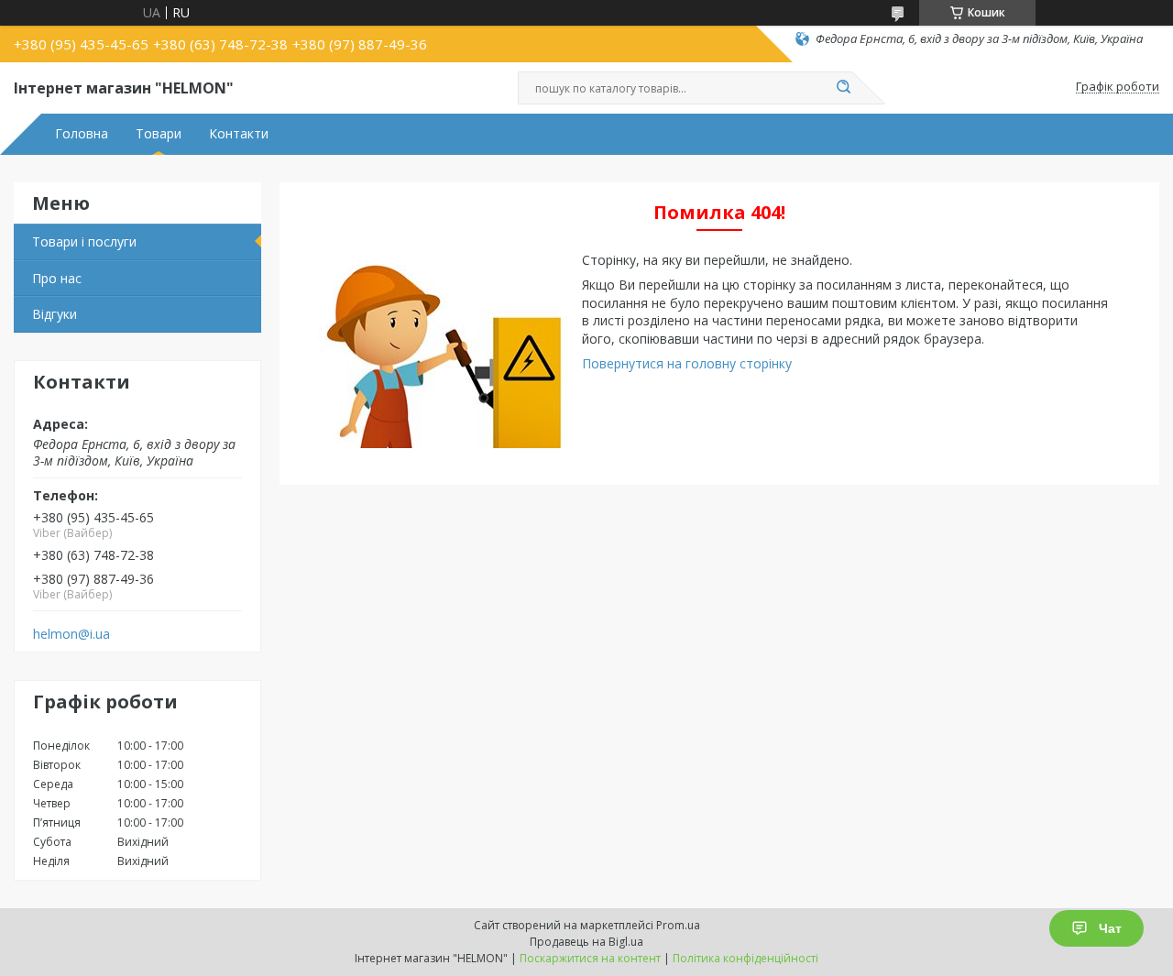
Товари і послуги (84, 241)
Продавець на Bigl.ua (586, 941)
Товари (158, 133)
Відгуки (54, 314)
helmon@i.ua (71, 634)
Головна (81, 133)
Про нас (57, 278)
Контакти (239, 133)
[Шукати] (843, 87)
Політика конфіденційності (745, 958)
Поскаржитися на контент (590, 958)
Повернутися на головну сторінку (687, 363)
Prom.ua (678, 925)
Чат (1110, 928)
